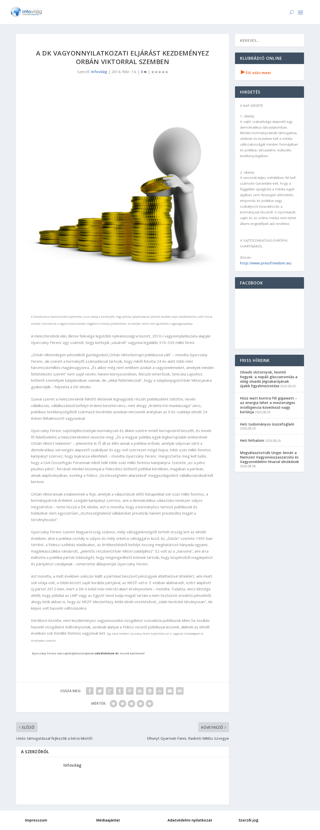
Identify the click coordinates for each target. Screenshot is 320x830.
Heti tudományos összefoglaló (267, 424)
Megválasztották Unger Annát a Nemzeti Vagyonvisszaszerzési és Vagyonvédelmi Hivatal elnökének (269, 457)
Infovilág (99, 71)
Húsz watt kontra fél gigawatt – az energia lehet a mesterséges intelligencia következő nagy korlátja (268, 405)
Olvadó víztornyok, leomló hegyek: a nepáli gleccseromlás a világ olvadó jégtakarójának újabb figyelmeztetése (269, 379)
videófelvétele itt (106, 653)
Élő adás (256, 72)
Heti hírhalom (252, 440)
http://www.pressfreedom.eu (265, 263)
